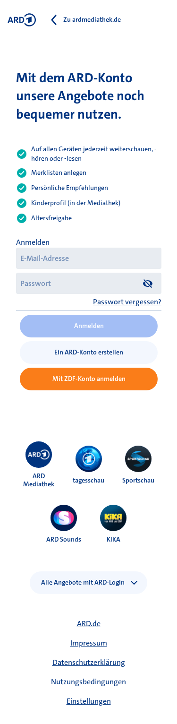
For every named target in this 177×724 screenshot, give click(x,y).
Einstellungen (89, 701)
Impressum (88, 643)
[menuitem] (38, 454)
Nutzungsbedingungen (88, 682)
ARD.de (89, 624)
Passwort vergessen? (127, 302)
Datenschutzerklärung (88, 662)
